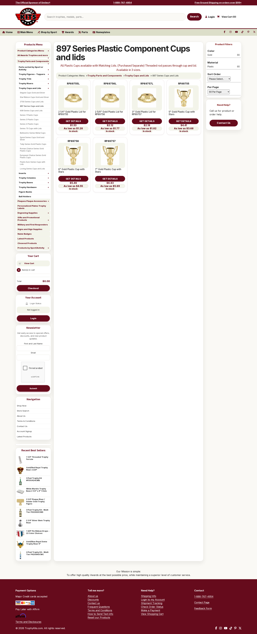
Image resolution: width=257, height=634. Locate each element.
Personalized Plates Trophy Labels (32, 207)
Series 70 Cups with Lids (31, 128)
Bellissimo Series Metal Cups (33, 133)
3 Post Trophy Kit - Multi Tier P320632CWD (37, 511)
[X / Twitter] (240, 628)
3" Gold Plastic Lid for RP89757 (144, 113)
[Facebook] (216, 628)
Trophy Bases (26, 182)
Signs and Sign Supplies (30, 229)
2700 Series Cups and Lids (32, 102)
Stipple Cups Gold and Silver (32, 93)
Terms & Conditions (26, 421)
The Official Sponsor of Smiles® (32, 2)
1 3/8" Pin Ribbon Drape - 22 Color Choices (37, 532)
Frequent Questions (99, 606)
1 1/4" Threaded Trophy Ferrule (37, 458)
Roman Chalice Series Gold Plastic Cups (32, 149)
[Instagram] (220, 628)
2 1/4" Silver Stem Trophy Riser (38, 521)
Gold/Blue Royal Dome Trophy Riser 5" (36, 542)
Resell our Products (99, 617)
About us (93, 596)
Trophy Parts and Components (33, 61)
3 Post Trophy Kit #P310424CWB (34, 479)
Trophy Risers (26, 83)
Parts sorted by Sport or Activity (31, 68)
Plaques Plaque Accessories (32, 201)
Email (33, 352)
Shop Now (21, 405)
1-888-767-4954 (122, 2)
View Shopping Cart (152, 613)
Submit (33, 388)
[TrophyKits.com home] (28, 17)
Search (194, 16)
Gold (223, 55)
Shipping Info (148, 596)
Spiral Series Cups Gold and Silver (32, 138)
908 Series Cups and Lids (31, 110)
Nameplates (103, 32)
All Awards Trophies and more (33, 55)
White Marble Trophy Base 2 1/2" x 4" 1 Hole (36, 490)
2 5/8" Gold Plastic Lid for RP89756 (109, 113)
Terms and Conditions (100, 610)
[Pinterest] (235, 628)
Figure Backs (25, 192)
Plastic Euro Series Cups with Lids (32, 163)
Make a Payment (150, 610)
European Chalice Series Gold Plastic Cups (33, 156)
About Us (21, 416)
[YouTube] (225, 628)
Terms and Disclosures (28, 621)
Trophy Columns (27, 178)
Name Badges (25, 234)
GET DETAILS (73, 121)
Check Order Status (152, 606)
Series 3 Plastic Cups (29, 119)
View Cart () (229, 17)
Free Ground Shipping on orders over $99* (218, 2)
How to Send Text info (100, 613)
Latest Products (26, 238)
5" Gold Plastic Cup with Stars (182, 113)
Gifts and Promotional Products (29, 218)
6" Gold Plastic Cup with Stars (71, 170)
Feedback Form (203, 608)
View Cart (29, 263)
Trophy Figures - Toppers (32, 74)
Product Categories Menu (31, 50)
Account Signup (24, 431)
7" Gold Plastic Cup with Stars (108, 170)
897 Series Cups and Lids (32, 106)
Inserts (22, 173)
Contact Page (201, 602)
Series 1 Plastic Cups (29, 115)
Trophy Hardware (28, 187)
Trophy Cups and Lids (30, 88)
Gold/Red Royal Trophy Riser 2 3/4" (37, 468)
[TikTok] (230, 628)
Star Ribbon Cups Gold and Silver (34, 97)
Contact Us (22, 426)
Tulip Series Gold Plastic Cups (33, 144)
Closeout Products (27, 243)
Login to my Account (153, 599)
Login (33, 318)
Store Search (23, 411)
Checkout (33, 288)
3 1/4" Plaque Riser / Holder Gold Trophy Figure (35, 501)
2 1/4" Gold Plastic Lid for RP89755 (72, 113)
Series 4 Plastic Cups (29, 124)
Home (9, 32)
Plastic (223, 66)
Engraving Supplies (27, 213)
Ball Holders (25, 196)
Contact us (94, 603)
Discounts (93, 599)
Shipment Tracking (151, 603)
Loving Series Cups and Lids (32, 169)
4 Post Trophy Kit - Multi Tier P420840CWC (37, 553)
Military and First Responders (33, 224)
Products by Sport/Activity (31, 248)
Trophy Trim (25, 79)
